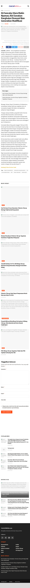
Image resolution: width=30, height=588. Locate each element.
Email (2, 393)
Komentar (4, 369)
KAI (11, 172)
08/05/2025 (10, 445)
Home (2, 10)
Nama (3, 387)
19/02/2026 (4, 239)
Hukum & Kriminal (5, 548)
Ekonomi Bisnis (7, 10)
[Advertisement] (15, 2)
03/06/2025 (5, 496)
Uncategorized (19, 550)
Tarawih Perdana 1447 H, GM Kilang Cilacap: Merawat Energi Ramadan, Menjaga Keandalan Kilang (13, 265)
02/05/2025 (10, 516)
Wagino (6, 23)
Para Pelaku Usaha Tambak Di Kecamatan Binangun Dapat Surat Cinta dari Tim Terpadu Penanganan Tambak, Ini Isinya (18, 467)
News (3, 205)
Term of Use (17, 581)
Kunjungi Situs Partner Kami (8, 167)
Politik (17, 544)
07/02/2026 (4, 326)
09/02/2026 (4, 297)
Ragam (17, 546)
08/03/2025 (13, 23)
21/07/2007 (10, 450)
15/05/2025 (10, 504)
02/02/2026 (4, 354)
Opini (2, 552)
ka (27, 170)
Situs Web (3, 400)
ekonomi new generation (19, 170)
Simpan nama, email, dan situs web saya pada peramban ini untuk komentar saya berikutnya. (15, 407)
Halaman (3, 546)
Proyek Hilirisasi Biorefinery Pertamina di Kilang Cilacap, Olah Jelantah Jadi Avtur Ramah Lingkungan (14, 323)
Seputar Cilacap (19, 548)
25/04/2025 (10, 470)
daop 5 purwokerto (8, 170)
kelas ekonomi (17, 172)
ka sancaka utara (5, 172)
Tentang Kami (11, 448)
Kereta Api (24, 172)
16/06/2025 (10, 510)
